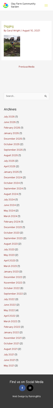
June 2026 (10, 122)
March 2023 (10, 266)
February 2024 (12, 221)
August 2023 (11, 243)
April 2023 (9, 260)
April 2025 (9, 166)
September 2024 (13, 188)
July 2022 (9, 299)
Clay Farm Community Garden (23, 5)
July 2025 (9, 161)
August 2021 (10, 349)
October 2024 (12, 183)
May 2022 (9, 310)
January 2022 (11, 332)
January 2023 (11, 271)
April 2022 (9, 315)
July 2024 (9, 199)
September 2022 (13, 293)
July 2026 (9, 116)
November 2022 (13, 282)
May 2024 (9, 210)
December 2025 (13, 138)
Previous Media (26, 66)
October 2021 (11, 343)
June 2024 (10, 205)
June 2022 (10, 304)
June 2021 (9, 360)
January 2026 (11, 133)
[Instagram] (30, 388)
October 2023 (11, 232)
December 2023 (13, 227)
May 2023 (9, 255)
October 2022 (12, 288)
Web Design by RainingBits (26, 396)
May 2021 (9, 365)
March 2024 (10, 216)
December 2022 (13, 277)
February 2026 (12, 127)
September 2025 (13, 149)
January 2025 (11, 172)
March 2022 (10, 321)
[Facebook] (22, 388)
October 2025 (12, 144)
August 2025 (11, 155)
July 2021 (9, 354)
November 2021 (13, 338)
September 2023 (13, 238)
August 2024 (11, 194)
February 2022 (12, 327)
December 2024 (13, 177)
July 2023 (9, 249)
